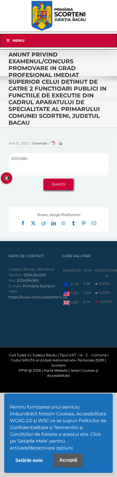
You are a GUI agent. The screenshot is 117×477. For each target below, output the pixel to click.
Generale (39, 143)
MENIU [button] (18, 40)
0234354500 (35, 275)
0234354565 (28, 280)
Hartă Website (56, 370)
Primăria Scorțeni (39, 286)
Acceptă (68, 460)
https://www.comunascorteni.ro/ (38, 297)
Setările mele (29, 460)
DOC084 (19, 158)
